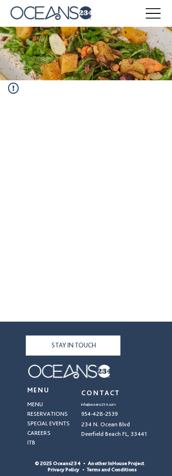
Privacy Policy (61, 469)
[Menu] (153, 13)
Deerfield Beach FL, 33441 (114, 433)
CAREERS (39, 432)
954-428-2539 (99, 413)
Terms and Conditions (112, 469)
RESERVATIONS (47, 413)
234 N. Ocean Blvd (105, 424)
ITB (31, 442)
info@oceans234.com (98, 404)
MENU (35, 404)
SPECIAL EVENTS (48, 423)
